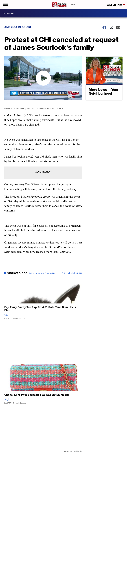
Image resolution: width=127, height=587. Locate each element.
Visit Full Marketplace (72, 273)
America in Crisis (17, 27)
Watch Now (115, 4)
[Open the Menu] (5, 4)
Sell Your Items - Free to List (42, 273)
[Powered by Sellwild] (77, 451)
